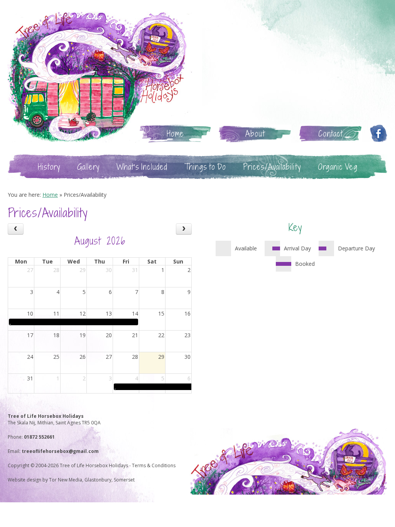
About (255, 133)
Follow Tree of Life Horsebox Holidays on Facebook (378, 134)
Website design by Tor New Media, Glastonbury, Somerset (71, 479)
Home (175, 133)
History (49, 166)
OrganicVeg (338, 166)
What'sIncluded (141, 166)
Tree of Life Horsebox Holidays (100, 77)
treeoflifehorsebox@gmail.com (60, 451)
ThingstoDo (205, 166)
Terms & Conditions (154, 465)
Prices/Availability (272, 166)
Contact (330, 133)
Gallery (88, 166)
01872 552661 (39, 437)
